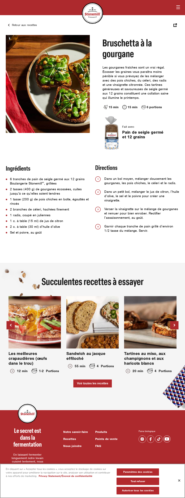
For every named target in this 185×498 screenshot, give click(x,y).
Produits (101, 432)
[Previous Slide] (11, 325)
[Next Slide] (174, 325)
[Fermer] (179, 480)
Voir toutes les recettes (92, 383)
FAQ (98, 446)
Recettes (69, 439)
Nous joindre (72, 446)
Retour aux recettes (24, 25)
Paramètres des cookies (137, 472)
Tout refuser (138, 481)
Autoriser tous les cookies (138, 490)
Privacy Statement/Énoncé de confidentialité (65, 476)
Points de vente (106, 439)
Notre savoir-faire (75, 432)
